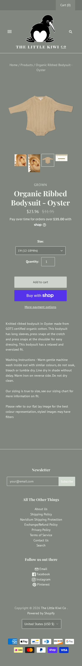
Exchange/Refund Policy (41, 524)
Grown (40, 184)
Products (26, 65)
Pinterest (43, 584)
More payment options (40, 307)
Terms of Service (41, 535)
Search (41, 545)
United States (39, 624)
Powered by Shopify (41, 613)
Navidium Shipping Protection (41, 519)
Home (14, 65)
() (65, 5)
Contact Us (41, 540)
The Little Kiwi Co (54, 608)
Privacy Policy (41, 530)
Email (42, 569)
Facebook (43, 574)
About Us (41, 509)
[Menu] (9, 31)
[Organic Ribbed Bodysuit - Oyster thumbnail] (61, 158)
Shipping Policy (41, 514)
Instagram (43, 579)
